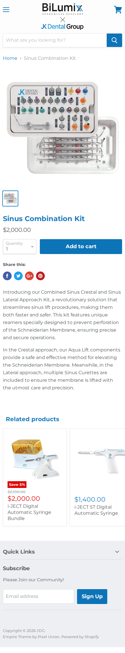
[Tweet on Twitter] (18, 276)
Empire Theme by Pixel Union (31, 636)
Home (10, 58)
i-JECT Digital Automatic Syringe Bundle (29, 512)
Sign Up (92, 596)
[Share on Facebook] (7, 276)
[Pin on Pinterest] (40, 276)
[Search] (114, 40)
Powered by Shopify (80, 636)
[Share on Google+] (29, 276)
